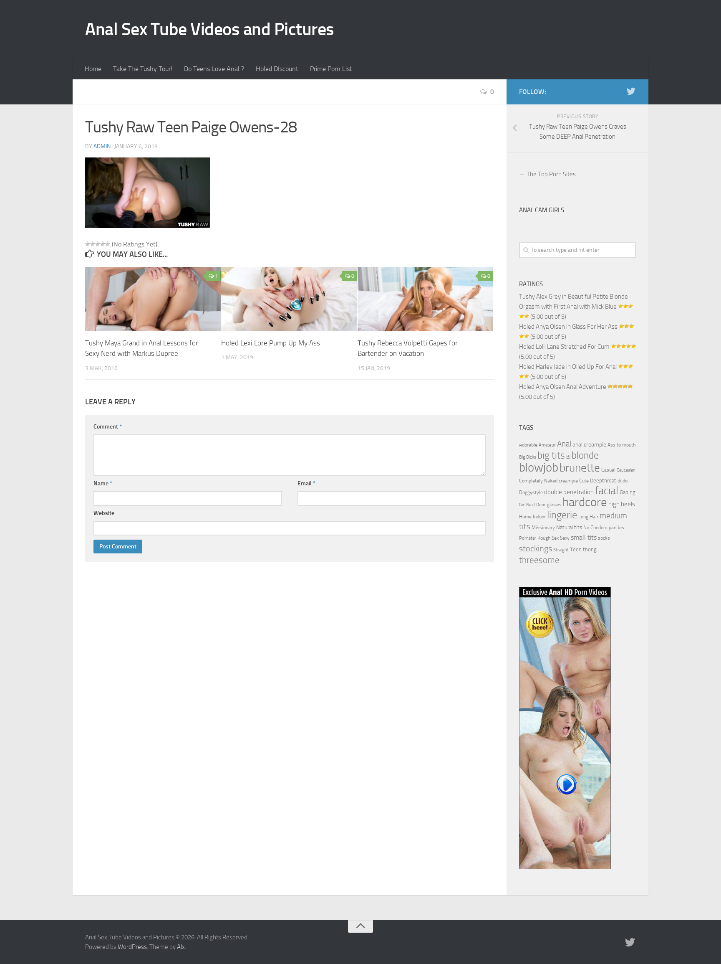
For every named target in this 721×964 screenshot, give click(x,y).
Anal (564, 444)
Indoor (539, 517)
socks (604, 538)
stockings (535, 548)
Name (102, 483)
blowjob (538, 467)
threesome (539, 560)
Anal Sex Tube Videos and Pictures (209, 29)
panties (616, 527)
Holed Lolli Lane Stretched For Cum (564, 346)
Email (306, 483)
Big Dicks (527, 457)
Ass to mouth (621, 445)
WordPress (132, 947)
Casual (608, 470)
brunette (580, 467)
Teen (576, 549)
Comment (107, 426)
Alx (181, 947)
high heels (621, 504)
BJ (568, 457)
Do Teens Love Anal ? (214, 69)
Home (93, 69)
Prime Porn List (331, 69)
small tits (584, 537)
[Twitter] (631, 91)
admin (102, 146)
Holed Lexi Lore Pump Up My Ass (270, 343)
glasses (554, 504)
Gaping (627, 492)
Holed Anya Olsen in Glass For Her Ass (568, 326)
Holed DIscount (277, 69)
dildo (623, 481)
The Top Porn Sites (551, 174)
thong (590, 549)
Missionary (543, 527)
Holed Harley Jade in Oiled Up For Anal (568, 366)
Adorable (528, 445)
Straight (561, 550)
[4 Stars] (102, 243)
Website (103, 513)
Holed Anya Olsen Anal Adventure (562, 387)
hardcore (584, 502)
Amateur (547, 445)
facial (606, 490)
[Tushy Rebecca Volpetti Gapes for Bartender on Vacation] (425, 299)
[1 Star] (87, 243)
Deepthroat (603, 480)
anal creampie (589, 444)
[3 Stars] (97, 243)
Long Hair (588, 517)
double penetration (569, 492)
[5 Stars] (107, 243)
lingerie (562, 515)
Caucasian (626, 470)
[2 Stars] (92, 243)
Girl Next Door (532, 504)
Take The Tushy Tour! (142, 69)
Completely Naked (538, 481)
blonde (585, 455)
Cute (584, 481)
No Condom (595, 527)
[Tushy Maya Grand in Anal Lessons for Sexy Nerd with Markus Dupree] (153, 299)
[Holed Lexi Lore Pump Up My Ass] (289, 299)
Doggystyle (531, 492)
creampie (568, 481)
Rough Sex (548, 538)
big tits (551, 455)
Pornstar (527, 538)
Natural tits (569, 527)
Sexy (565, 538)
